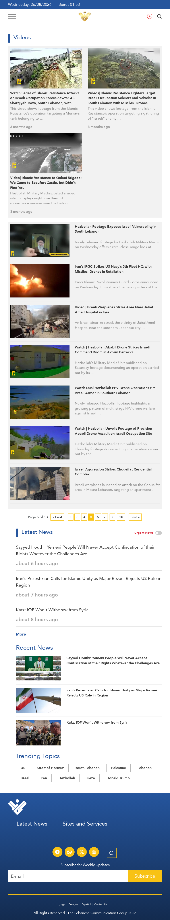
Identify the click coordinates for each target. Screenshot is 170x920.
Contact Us (100, 904)
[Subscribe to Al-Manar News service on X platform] (81, 852)
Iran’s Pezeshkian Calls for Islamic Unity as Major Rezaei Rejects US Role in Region (88, 581)
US (23, 768)
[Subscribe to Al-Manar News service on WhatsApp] (69, 852)
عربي (62, 904)
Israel (25, 778)
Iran (44, 778)
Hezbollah (66, 778)
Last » (135, 517)
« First (57, 517)
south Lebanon (87, 768)
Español (86, 904)
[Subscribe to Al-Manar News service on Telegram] (57, 852)
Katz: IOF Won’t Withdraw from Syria (52, 610)
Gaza (91, 778)
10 (121, 517)
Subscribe (145, 876)
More (21, 634)
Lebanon (144, 768)
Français (73, 904)
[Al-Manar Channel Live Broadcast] (94, 852)
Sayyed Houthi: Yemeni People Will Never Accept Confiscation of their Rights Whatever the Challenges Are (85, 550)
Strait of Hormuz (50, 768)
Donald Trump (118, 778)
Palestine (118, 768)
